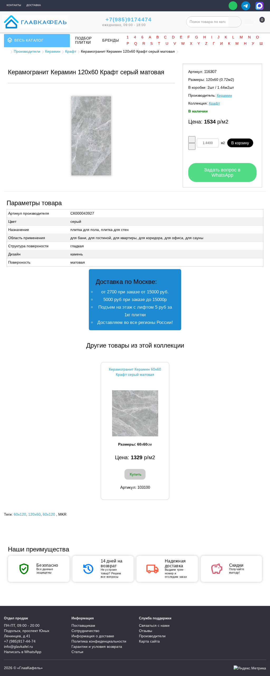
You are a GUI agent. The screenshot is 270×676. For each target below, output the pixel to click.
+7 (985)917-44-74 (20, 641)
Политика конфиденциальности (98, 641)
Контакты (14, 5)
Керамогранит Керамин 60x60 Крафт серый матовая (135, 372)
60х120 (49, 514)
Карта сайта (149, 641)
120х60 (34, 514)
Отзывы (145, 631)
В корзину (240, 143)
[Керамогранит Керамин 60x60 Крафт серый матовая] (135, 413)
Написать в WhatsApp (22, 652)
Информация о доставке (92, 636)
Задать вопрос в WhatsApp (222, 172)
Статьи (77, 652)
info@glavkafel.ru (18, 646)
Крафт (70, 51)
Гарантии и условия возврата (96, 646)
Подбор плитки (83, 40)
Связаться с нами (154, 625)
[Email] (220, 6)
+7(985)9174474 (128, 19)
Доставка (33, 5)
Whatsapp (233, 5)
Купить (135, 474)
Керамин (52, 51)
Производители (27, 51)
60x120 (20, 514)
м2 (223, 143)
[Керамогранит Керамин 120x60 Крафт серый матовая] (91, 135)
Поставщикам (83, 625)
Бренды (110, 40)
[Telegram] (246, 6)
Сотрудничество (85, 631)
